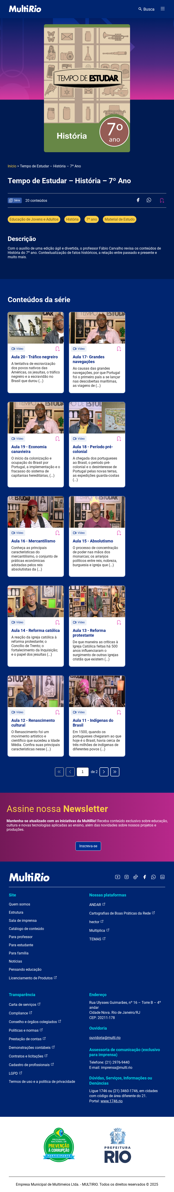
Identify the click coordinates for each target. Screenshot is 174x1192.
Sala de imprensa (23, 920)
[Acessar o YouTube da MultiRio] (117, 877)
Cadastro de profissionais (30, 1065)
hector (94, 922)
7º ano (91, 219)
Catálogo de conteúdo (26, 929)
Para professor (20, 937)
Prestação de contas (25, 1039)
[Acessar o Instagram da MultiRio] (126, 877)
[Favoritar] (57, 348)
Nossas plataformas (107, 895)
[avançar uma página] (104, 771)
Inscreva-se (88, 846)
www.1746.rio (112, 1101)
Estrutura (16, 912)
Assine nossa (57, 809)
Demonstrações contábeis (30, 1047)
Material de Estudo (120, 219)
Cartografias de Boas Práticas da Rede (120, 913)
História (72, 219)
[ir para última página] (114, 771)
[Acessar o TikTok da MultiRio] (135, 877)
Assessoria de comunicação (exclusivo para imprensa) (124, 1052)
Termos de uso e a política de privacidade (42, 1081)
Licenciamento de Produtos (31, 978)
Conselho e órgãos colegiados (33, 1022)
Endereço (97, 994)
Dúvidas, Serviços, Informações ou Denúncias (120, 1080)
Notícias (15, 961)
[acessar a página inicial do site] (25, 9)
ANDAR (95, 905)
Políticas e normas (24, 1030)
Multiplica (97, 930)
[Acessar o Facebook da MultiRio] (144, 877)
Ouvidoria (98, 1028)
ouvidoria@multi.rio (105, 1037)
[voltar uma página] (70, 771)
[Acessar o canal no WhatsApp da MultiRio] (153, 877)
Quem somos (19, 904)
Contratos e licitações (26, 1056)
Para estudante (21, 945)
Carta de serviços (23, 1004)
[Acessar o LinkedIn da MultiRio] (162, 877)
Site (12, 895)
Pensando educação (25, 969)
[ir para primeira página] (59, 771)
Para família (19, 953)
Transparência (22, 994)
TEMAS (95, 939)
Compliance (19, 1013)
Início (12, 166)
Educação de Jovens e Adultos (34, 219)
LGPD (14, 1073)
